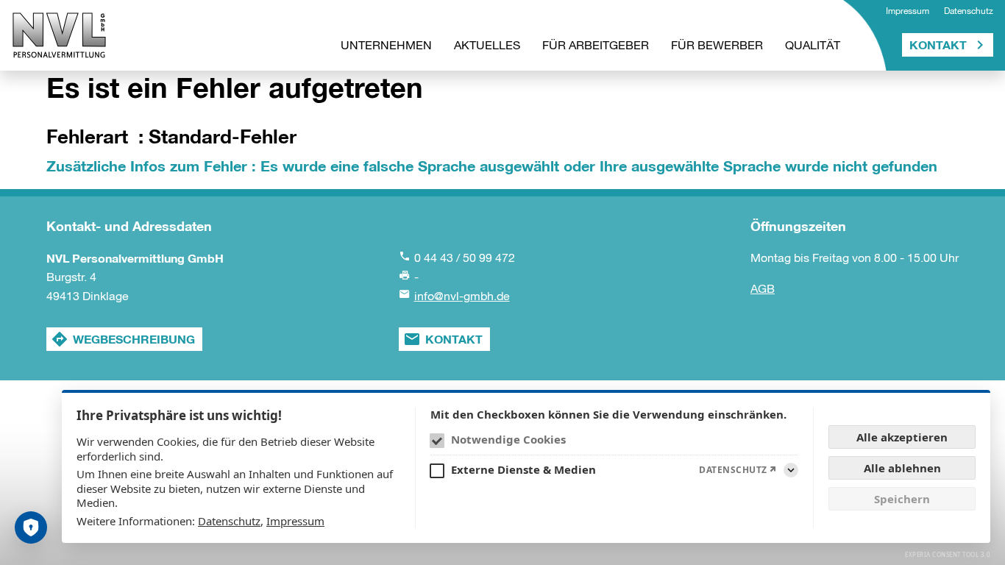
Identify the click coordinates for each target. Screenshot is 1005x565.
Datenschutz (968, 11)
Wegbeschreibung (134, 339)
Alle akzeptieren (902, 437)
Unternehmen (386, 44)
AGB (762, 288)
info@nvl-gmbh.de (462, 295)
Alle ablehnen (902, 468)
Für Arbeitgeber (595, 44)
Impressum (907, 11)
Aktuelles (487, 44)
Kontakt (938, 44)
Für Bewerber (717, 44)
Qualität (812, 44)
